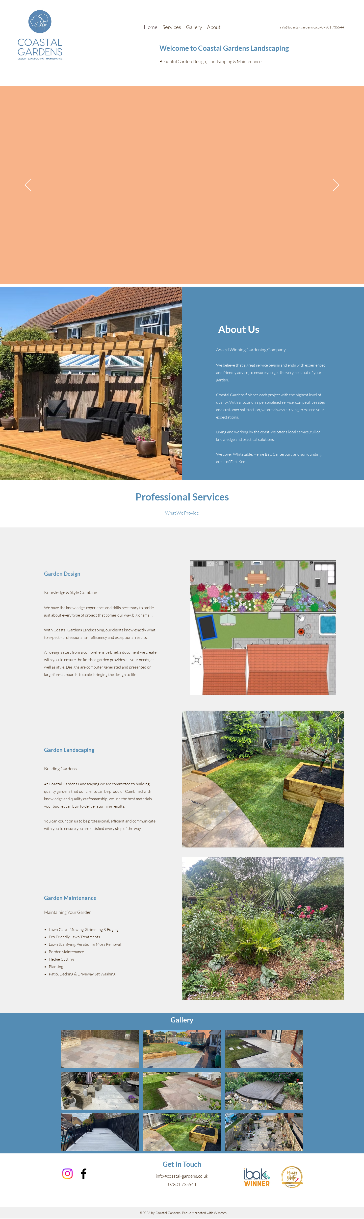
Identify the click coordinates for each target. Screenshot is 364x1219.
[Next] (336, 185)
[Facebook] (83, 1173)
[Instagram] (67, 1173)
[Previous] (28, 185)
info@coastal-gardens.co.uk (182, 1176)
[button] (100, 1049)
